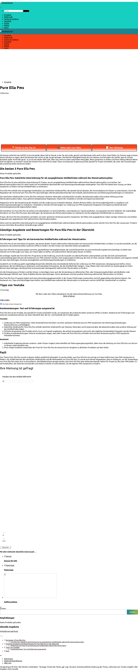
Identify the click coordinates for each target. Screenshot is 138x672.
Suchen (3, 608)
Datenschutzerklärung (13, 661)
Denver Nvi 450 (10, 561)
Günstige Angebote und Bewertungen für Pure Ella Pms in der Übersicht (32, 644)
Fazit (7, 651)
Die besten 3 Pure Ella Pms (15, 640)
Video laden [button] (5, 300)
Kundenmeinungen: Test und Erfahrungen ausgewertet (28, 649)
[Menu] (1, 7)
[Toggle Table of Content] (1, 636)
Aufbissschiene (10, 602)
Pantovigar (8, 570)
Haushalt (7, 21)
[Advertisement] (69, 65)
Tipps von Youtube (12, 647)
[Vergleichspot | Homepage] (6, 3)
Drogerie (7, 15)
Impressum (8, 659)
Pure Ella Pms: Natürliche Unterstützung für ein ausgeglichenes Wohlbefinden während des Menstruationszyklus (47, 642)
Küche (6, 23)
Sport (6, 27)
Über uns (7, 663)
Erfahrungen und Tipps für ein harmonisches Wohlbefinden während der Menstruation (38, 645)
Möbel (6, 25)
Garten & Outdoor (11, 19)
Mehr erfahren (69, 296)
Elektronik (8, 17)
